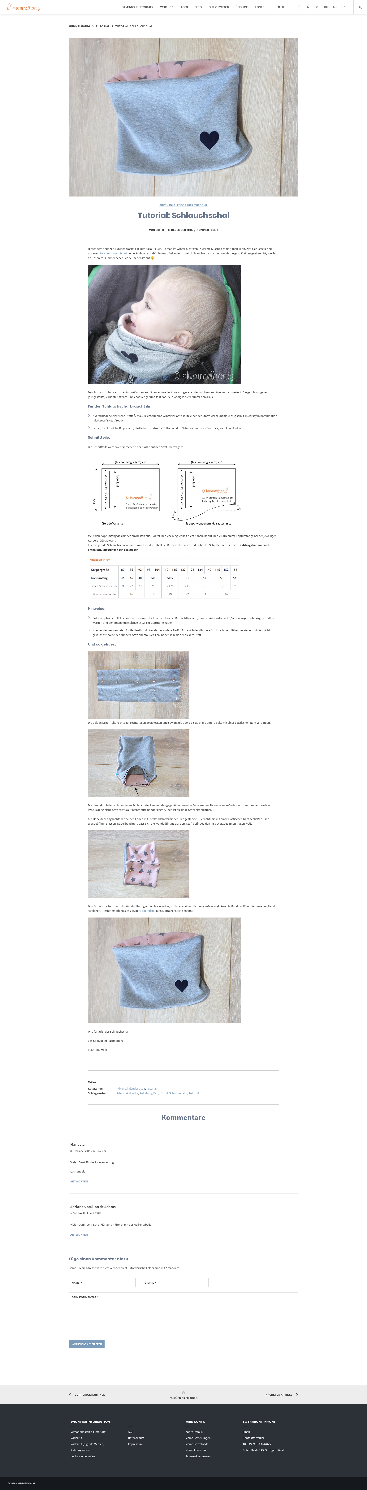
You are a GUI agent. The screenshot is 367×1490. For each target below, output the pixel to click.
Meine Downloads (196, 1444)
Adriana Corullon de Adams (93, 1206)
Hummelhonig (79, 26)
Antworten (79, 1181)
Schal (164, 1093)
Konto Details (194, 1432)
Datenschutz (136, 1438)
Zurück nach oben (184, 1398)
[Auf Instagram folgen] (317, 7)
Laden (184, 7)
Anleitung (146, 1093)
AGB (130, 1432)
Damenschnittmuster (137, 7)
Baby (156, 1093)
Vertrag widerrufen (83, 1456)
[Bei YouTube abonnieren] (326, 7)
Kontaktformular (253, 1438)
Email (246, 1432)
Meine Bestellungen (198, 1438)
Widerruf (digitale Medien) (87, 1444)
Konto (260, 7)
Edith (160, 230)
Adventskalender (127, 1093)
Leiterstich (147, 911)
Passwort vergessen (198, 1456)
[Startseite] (23, 7)
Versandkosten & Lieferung (88, 1432)
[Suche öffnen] (360, 7)
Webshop (166, 7)
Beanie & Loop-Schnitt (114, 253)
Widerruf (76, 1438)
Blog (198, 7)
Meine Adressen (195, 1450)
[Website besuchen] (343, 7)
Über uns (242, 7)
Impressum (135, 1444)
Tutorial (103, 26)
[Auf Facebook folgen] (299, 7)
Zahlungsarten (80, 1450)
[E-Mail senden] (334, 7)
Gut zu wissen (219, 7)
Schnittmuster (178, 1093)
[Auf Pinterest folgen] (308, 7)
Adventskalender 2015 (176, 205)
